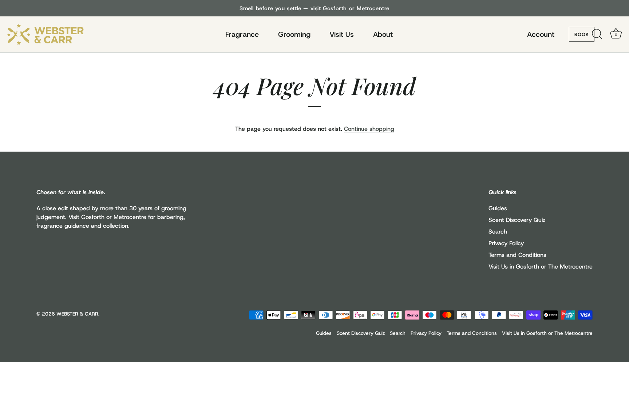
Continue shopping (369, 129)
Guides (497, 208)
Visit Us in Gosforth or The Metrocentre (540, 266)
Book (581, 34)
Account (540, 34)
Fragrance (242, 34)
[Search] (597, 34)
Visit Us (341, 34)
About (383, 34)
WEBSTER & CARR (77, 313)
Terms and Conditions (517, 255)
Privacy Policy (506, 243)
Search (497, 231)
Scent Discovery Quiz (516, 220)
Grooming (294, 34)
